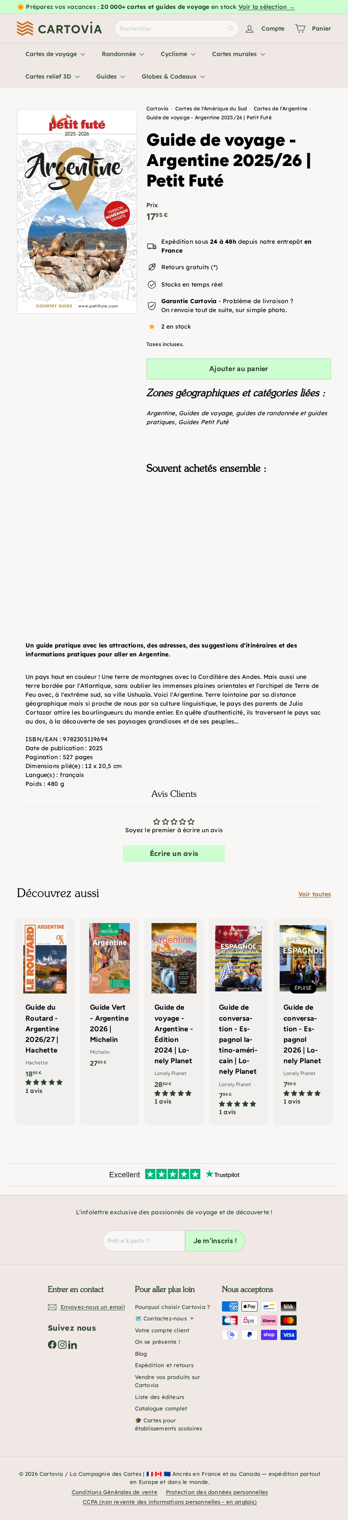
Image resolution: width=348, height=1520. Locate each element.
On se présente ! (157, 1341)
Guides (107, 76)
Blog (141, 1353)
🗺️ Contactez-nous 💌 (165, 1318)
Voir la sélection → (267, 7)
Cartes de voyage (52, 54)
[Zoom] (77, 211)
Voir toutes (314, 894)
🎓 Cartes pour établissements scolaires (168, 1424)
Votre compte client (162, 1330)
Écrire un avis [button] (174, 853)
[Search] (231, 28)
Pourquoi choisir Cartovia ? (172, 1306)
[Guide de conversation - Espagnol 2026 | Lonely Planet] (303, 1016)
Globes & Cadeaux (170, 76)
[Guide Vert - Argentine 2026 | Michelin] (109, 997)
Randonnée (120, 54)
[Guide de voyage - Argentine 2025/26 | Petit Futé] (238, 523)
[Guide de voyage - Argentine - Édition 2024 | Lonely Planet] (174, 1016)
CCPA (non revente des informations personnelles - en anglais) (170, 1501)
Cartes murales (235, 54)
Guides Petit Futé (203, 422)
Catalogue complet (161, 1408)
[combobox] (177, 28)
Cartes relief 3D (49, 76)
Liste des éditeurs (160, 1396)
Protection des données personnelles (217, 1492)
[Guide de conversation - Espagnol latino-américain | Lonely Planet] (238, 1021)
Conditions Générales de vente (114, 1492)
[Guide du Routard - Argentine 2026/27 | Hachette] (45, 1010)
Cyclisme (175, 54)
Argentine (160, 413)
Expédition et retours (164, 1365)
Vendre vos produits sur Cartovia (167, 1381)
